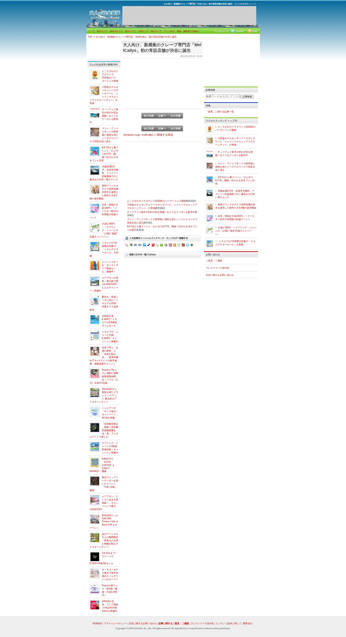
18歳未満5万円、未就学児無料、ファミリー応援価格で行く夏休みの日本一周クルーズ (104, 173)
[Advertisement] (189, 15)
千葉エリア (143, 31)
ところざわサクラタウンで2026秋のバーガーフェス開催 (156, 201)
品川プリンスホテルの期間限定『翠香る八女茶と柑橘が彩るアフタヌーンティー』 (104, 540)
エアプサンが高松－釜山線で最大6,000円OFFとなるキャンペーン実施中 (104, 284)
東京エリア (102, 31)
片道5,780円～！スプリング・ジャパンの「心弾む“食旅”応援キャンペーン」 (104, 230)
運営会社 (247, 623)
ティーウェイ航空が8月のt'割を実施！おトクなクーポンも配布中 (104, 116)
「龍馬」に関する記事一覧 (220, 111)
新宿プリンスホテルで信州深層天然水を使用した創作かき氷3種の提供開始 (104, 192)
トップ (91, 31)
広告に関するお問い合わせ (220, 275)
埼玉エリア (130, 31)
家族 (179, 31)
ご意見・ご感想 (214, 260)
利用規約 (97, 623)
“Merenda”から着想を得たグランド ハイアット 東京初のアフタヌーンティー (104, 395)
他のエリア (156, 31)
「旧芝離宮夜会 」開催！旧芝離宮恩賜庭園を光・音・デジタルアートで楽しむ (104, 430)
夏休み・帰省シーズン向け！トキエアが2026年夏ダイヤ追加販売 (104, 303)
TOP (90, 36)
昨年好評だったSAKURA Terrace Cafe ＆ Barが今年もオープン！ (104, 521)
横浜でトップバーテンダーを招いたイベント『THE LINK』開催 (104, 484)
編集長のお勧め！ (192, 31)
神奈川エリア (116, 31)
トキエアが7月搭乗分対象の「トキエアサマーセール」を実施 (104, 249)
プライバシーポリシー (115, 623)
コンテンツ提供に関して (228, 623)
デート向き (169, 31)
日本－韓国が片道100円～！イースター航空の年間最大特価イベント (104, 211)
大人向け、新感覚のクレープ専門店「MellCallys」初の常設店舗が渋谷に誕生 (136, 36)
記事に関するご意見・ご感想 (173, 623)
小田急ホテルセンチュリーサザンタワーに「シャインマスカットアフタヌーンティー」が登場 (235, 141)
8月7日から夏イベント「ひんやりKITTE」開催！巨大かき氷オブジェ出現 (104, 154)
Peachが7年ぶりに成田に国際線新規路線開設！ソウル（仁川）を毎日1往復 (104, 376)
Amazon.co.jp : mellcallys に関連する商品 (148, 134)
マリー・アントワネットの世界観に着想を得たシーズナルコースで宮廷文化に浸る (104, 135)
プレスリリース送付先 (217, 267)
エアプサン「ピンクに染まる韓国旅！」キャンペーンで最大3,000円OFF (104, 503)
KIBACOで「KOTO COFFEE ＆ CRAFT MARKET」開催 (102, 465)
